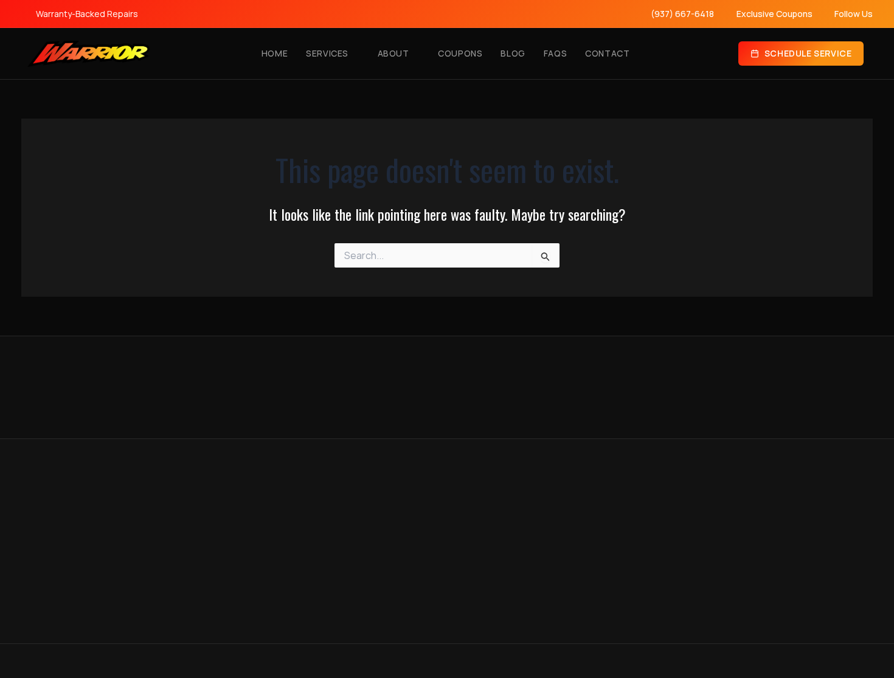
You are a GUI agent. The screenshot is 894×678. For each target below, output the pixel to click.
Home (275, 53)
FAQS (555, 53)
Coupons (460, 53)
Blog (513, 53)
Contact (607, 53)
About (393, 53)
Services (327, 53)
